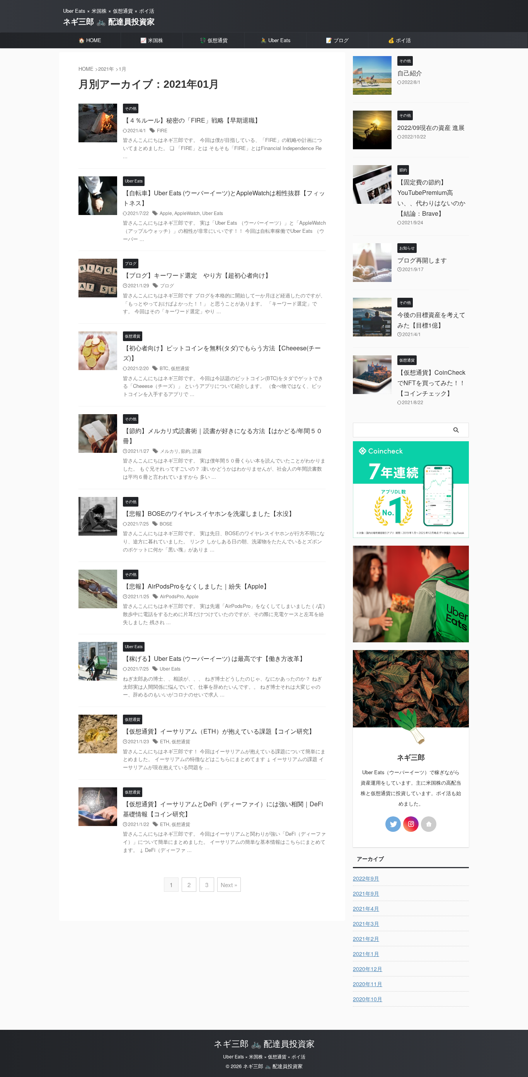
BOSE (166, 523)
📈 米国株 (151, 40)
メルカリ (169, 450)
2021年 (106, 68)
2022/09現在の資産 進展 (431, 127)
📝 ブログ (337, 40)
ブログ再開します (422, 260)
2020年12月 (367, 969)
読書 (197, 450)
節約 (185, 450)
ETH (164, 741)
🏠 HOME (89, 40)
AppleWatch (187, 213)
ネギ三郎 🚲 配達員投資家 (109, 21)
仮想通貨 (180, 368)
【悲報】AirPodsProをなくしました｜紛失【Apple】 (196, 586)
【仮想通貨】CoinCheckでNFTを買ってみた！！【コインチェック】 (431, 383)
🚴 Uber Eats (276, 40)
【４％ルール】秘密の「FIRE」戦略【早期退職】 (192, 120)
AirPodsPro (172, 596)
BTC (164, 368)
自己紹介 (409, 72)
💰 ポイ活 (399, 40)
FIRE (162, 130)
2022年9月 (366, 878)
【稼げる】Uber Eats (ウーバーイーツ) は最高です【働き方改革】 (214, 658)
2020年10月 (367, 999)
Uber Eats (212, 213)
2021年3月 (366, 923)
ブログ (167, 285)
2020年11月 (367, 984)
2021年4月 (366, 908)
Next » (229, 885)
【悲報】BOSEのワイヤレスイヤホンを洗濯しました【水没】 (209, 513)
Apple (166, 213)
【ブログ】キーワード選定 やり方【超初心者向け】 (197, 275)
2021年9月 (366, 893)
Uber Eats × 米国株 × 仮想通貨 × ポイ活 (264, 1056)
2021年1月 (366, 954)
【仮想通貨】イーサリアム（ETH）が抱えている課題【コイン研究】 (219, 731)
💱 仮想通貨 (214, 40)
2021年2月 (366, 938)
